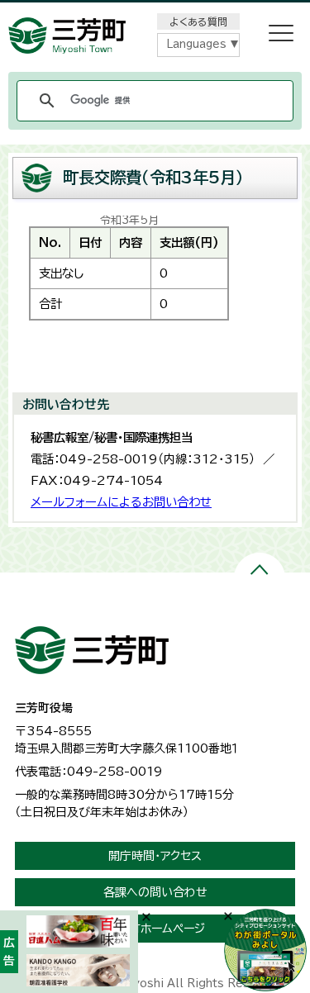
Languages (196, 44)
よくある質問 (198, 21)
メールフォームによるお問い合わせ (121, 502)
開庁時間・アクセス (155, 856)
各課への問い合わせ (155, 892)
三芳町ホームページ (155, 928)
